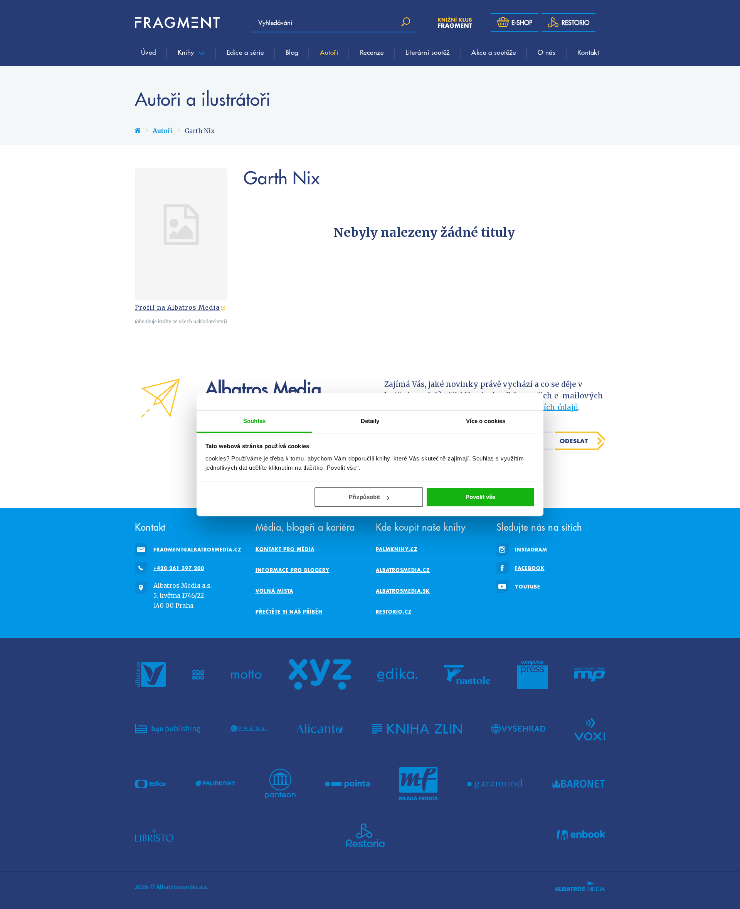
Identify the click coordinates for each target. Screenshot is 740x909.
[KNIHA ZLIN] (417, 729)
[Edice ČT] (150, 784)
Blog (292, 52)
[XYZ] (319, 675)
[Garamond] (495, 784)
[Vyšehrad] (518, 729)
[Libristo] (154, 835)
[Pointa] (347, 784)
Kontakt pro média (285, 549)
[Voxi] (590, 729)
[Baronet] (579, 784)
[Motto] (246, 675)
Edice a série (245, 52)
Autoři (329, 52)
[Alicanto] (320, 729)
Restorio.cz (394, 611)
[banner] (177, 22)
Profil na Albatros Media (177, 307)
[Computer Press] (532, 675)
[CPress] (248, 729)
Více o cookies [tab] (485, 421)
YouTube (527, 586)
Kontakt (588, 52)
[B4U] (167, 729)
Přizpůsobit (364, 497)
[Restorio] (365, 835)
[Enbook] (581, 835)
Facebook (530, 568)
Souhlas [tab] (254, 421)
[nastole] (467, 675)
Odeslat (574, 441)
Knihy (187, 52)
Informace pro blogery (293, 570)
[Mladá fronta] (418, 784)
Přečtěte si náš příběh (289, 611)
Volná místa (274, 590)
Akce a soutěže (493, 52)
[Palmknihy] (215, 784)
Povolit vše (480, 497)
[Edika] (397, 675)
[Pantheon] (280, 784)
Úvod (148, 52)
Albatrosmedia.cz (403, 570)
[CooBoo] (198, 675)
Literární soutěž (427, 52)
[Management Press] (590, 675)
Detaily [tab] (370, 421)
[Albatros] (150, 675)
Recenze (372, 52)
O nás (547, 52)
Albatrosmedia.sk (403, 590)
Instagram (531, 549)
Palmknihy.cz (396, 549)
